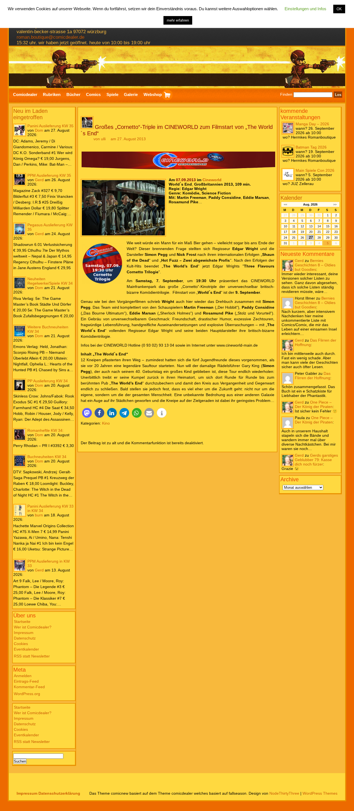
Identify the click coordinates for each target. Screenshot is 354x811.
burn (39, 515)
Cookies (21, 643)
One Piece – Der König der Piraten (314, 404)
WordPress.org (27, 694)
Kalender (291, 198)
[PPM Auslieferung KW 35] (19, 179)
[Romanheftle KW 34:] (19, 434)
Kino (106, 423)
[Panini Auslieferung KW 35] (19, 130)
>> (335, 204)
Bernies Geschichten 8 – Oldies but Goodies (315, 265)
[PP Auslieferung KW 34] (19, 385)
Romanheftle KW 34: (45, 430)
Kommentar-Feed (29, 687)
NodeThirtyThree (284, 793)
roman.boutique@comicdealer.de (50, 37)
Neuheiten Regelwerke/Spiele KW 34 (50, 281)
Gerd (39, 180)
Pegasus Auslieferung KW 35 (49, 227)
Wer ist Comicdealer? (32, 627)
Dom (39, 130)
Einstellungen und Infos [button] (305, 8)
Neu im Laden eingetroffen (30, 114)
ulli (103, 139)
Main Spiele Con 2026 (315, 170)
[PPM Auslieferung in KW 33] (19, 565)
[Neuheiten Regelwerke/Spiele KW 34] (19, 283)
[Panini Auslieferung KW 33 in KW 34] (19, 510)
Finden (286, 94)
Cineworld (212, 180)
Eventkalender (26, 649)
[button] (87, 413)
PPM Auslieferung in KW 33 (48, 563)
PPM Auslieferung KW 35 (49, 175)
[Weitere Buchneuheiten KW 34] (19, 331)
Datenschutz (25, 638)
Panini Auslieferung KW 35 (50, 126)
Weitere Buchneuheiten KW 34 (47, 329)
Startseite (22, 621)
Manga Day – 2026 (312, 124)
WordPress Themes (320, 793)
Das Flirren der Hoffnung (312, 375)
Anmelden (23, 676)
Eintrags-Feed (26, 681)
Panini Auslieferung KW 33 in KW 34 (50, 508)
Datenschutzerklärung (59, 793)
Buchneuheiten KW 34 (46, 456)
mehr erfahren (178, 20)
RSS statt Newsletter (32, 656)
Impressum (23, 632)
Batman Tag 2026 (311, 147)
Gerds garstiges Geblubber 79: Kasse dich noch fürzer (316, 459)
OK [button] (339, 9)
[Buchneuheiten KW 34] (19, 460)
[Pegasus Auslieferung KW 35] (19, 229)
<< (285, 204)
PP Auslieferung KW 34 (47, 381)
